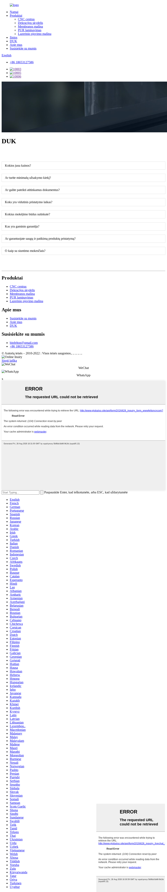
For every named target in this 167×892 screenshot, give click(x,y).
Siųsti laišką (9, 360)
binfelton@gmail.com (24, 342)
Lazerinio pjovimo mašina (34, 34)
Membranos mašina (30, 26)
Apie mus (16, 44)
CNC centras (26, 19)
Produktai (16, 15)
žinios (13, 37)
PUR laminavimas (29, 30)
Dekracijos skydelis (30, 23)
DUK (13, 41)
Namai (14, 12)
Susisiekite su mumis (23, 48)
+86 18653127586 (22, 62)
